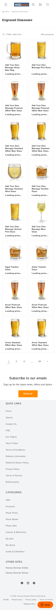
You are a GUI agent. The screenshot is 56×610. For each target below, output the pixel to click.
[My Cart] (47, 4)
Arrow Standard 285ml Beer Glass (13, 344)
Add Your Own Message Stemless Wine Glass (14, 188)
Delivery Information (16, 456)
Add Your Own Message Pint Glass (41, 66)
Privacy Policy (12, 469)
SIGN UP (28, 394)
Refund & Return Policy (17, 462)
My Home (10, 545)
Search (9, 417)
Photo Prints (12, 513)
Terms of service (46, 599)
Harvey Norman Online (17, 568)
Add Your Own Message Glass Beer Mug (12, 67)
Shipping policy (29, 604)
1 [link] (8, 361)
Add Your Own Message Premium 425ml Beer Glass (41, 108)
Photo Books (12, 519)
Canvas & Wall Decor (16, 532)
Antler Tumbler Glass (39, 268)
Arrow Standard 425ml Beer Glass (40, 344)
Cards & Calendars (15, 551)
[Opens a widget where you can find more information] (45, 605)
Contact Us (11, 424)
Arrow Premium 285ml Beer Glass (13, 306)
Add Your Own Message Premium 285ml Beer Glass (14, 108)
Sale (8, 500)
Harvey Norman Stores (17, 573)
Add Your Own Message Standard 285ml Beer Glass (14, 148)
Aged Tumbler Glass (12, 268)
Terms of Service (14, 475)
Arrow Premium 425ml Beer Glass (40, 306)
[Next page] (47, 361)
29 (39, 361)
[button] (6, 4)
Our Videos (11, 437)
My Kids (9, 539)
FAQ (8, 430)
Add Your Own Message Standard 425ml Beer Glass (41, 148)
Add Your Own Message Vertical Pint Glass (13, 229)
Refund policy (12, 482)
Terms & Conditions (15, 450)
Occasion (10, 506)
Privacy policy (31, 599)
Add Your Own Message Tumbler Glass (40, 188)
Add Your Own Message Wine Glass (39, 229)
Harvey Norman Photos (26, 596)
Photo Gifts (11, 526)
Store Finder (12, 443)
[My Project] (40, 4)
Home (7, 11)
